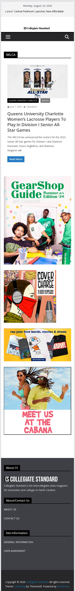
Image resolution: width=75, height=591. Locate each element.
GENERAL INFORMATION (18, 542)
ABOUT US (10, 509)
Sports (45, 100)
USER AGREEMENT (14, 551)
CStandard (31, 106)
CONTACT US (11, 518)
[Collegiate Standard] (37, 29)
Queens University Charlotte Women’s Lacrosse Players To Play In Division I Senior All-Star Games (36, 122)
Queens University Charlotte (23, 100)
